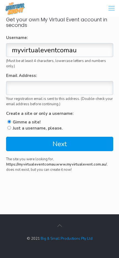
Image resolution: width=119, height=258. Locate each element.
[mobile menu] (111, 8)
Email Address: (21, 75)
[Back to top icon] (59, 226)
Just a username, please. (38, 128)
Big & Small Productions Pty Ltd (66, 238)
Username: (17, 37)
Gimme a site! (27, 122)
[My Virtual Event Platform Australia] (15, 8)
